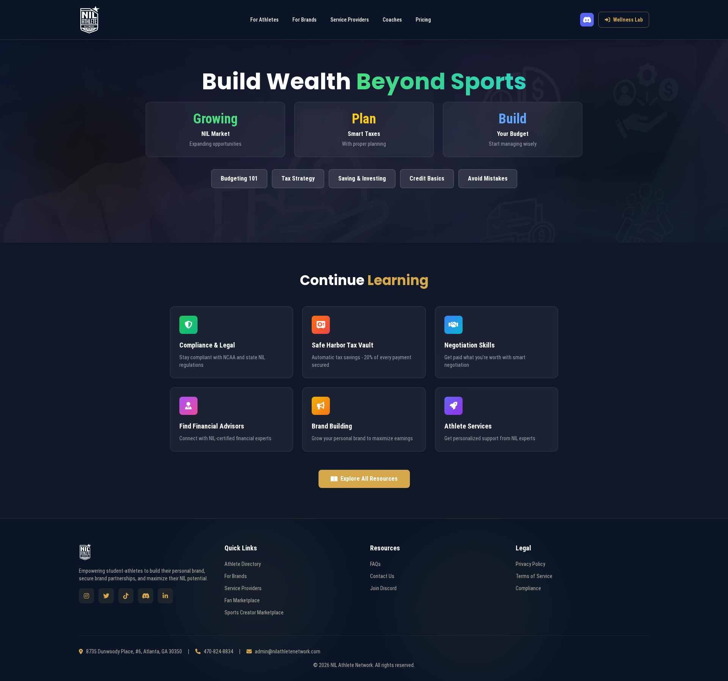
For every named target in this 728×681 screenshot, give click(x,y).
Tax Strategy (298, 178)
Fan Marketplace (242, 600)
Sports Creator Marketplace (254, 612)
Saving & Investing (362, 178)
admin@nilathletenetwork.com (287, 651)
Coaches (392, 20)
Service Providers (349, 20)
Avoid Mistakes (488, 178)
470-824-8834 (218, 651)
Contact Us (382, 576)
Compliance (528, 588)
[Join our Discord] (587, 19)
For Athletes (264, 20)
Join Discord (383, 588)
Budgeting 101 (239, 178)
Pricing (423, 20)
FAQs (375, 564)
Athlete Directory (242, 564)
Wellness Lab (628, 20)
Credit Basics (427, 178)
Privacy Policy (530, 564)
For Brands (304, 20)
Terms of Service (534, 576)
